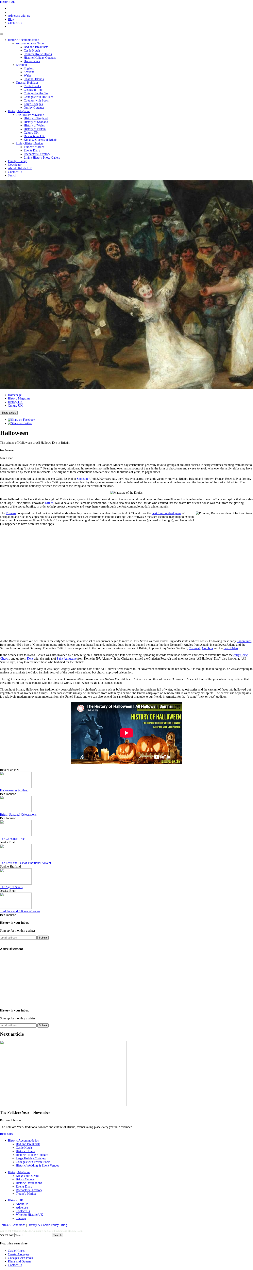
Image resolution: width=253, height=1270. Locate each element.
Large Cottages (33, 104)
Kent (30, 658)
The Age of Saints (11, 887)
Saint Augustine (66, 658)
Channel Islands (34, 79)
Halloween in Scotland (14, 790)
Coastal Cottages (18, 1254)
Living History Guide (29, 143)
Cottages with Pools (36, 100)
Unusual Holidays (27, 82)
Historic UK (7, 1)
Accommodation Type (30, 43)
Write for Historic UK (29, 1214)
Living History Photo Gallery (42, 157)
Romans (11, 513)
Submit (43, 937)
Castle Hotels (32, 50)
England (29, 68)
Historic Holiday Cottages (40, 57)
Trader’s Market (34, 146)
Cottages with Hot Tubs (38, 97)
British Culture (25, 1179)
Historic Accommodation (23, 39)
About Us (22, 1204)
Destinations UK (34, 136)
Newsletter (14, 164)
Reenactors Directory (37, 154)
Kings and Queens (27, 1175)
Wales (27, 75)
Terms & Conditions (12, 1225)
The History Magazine (30, 114)
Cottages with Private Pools (33, 1162)
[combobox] (32, 1235)
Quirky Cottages (34, 107)
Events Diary (32, 150)
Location (21, 64)
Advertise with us (19, 15)
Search (12, 175)
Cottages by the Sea (36, 93)
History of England (36, 118)
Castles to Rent (33, 89)
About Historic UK (20, 168)
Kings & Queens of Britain (40, 139)
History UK (15, 402)
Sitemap (21, 1218)
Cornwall (194, 648)
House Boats (32, 61)
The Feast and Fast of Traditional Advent (25, 863)
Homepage (15, 395)
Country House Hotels (38, 54)
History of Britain (35, 129)
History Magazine (19, 111)
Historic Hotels (25, 1151)
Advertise (22, 1207)
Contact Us (15, 22)
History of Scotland (36, 122)
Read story (6, 1133)
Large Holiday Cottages (31, 1158)
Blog (11, 19)
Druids (49, 503)
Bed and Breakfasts (36, 47)
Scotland (29, 72)
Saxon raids (244, 641)
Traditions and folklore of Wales (20, 911)
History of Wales (34, 125)
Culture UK (31, 132)
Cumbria (207, 648)
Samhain (82, 478)
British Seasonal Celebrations (18, 814)
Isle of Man (231, 648)
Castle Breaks (32, 86)
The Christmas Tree (12, 838)
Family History (17, 161)
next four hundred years (166, 513)
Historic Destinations (29, 1183)
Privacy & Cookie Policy (43, 1225)
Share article (9, 412)
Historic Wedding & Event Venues (37, 1165)
